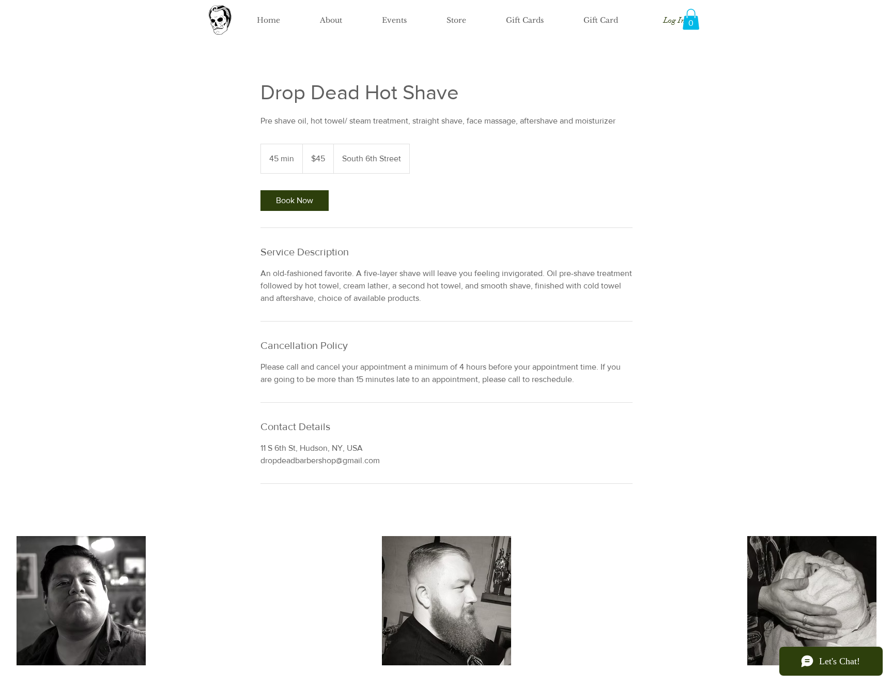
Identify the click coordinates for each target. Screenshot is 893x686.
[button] (691, 19)
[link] (294, 200)
